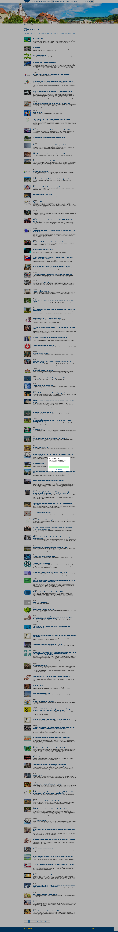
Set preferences (59, 469)
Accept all (59, 467)
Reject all (59, 464)
